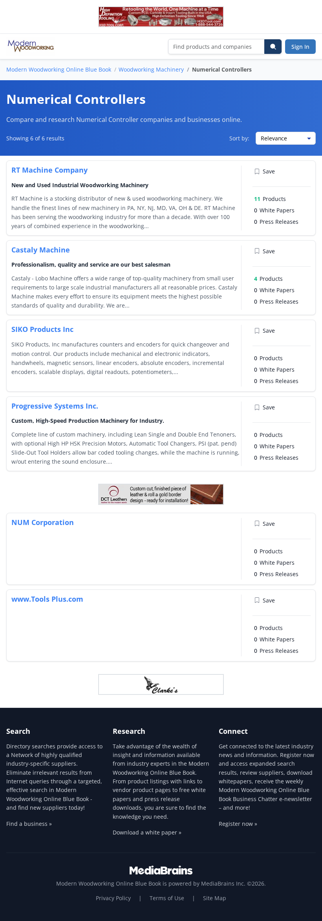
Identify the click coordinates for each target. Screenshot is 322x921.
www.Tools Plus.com (47, 599)
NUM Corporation (42, 522)
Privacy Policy (113, 898)
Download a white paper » (147, 832)
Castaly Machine (40, 249)
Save (269, 171)
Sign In (300, 46)
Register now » (238, 823)
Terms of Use (167, 898)
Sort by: (239, 138)
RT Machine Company (49, 170)
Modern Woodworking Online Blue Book (58, 69)
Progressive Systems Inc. (54, 406)
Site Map (214, 898)
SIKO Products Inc (42, 329)
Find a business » (29, 823)
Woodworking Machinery (151, 69)
